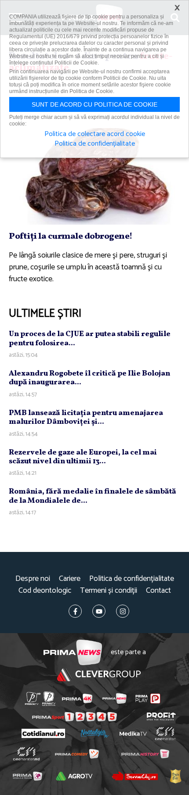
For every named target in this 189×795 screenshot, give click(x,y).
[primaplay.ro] (147, 698)
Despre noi (32, 579)
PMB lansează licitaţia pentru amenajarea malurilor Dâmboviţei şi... (86, 417)
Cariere (69, 579)
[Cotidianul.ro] (43, 733)
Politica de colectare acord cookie (94, 134)
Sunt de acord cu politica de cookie (94, 104)
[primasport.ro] (74, 716)
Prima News (73, 653)
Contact (158, 591)
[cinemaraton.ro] (165, 733)
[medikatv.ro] (132, 733)
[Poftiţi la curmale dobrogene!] (94, 176)
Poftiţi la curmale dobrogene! (71, 236)
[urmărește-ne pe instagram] (122, 611)
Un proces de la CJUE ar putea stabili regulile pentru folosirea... (90, 338)
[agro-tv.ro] (74, 775)
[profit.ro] (161, 716)
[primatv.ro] (32, 698)
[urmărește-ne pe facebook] (75, 611)
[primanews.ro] (114, 698)
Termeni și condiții (108, 591)
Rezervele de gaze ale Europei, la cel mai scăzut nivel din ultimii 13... (83, 457)
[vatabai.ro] (175, 776)
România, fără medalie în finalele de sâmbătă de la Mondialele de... (92, 496)
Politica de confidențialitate (131, 579)
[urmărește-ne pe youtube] (98, 611)
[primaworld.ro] (27, 775)
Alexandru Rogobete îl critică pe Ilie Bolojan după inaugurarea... (89, 378)
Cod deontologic (44, 591)
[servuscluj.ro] (135, 776)
